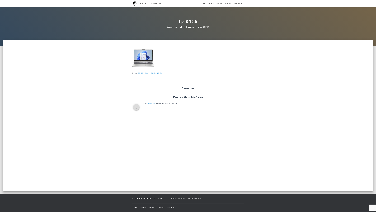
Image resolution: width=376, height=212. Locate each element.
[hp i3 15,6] (143, 58)
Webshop (211, 3)
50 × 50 (153, 73)
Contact (219, 3)
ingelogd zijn (151, 103)
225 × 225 (159, 73)
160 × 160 (147, 73)
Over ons (228, 3)
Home (203, 3)
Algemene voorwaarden (178, 198)
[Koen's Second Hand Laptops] (147, 3)
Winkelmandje (238, 3)
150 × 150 (140, 73)
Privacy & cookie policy (194, 198)
